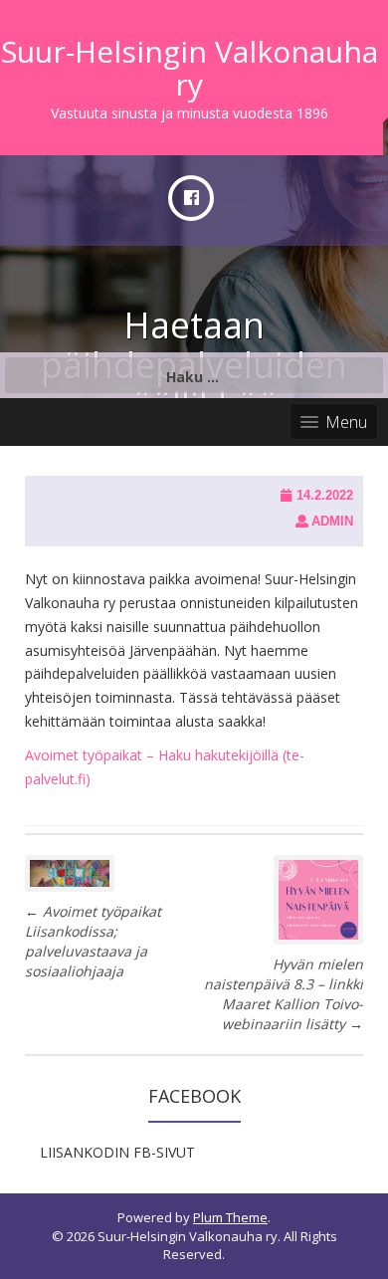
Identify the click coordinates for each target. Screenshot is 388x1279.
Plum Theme (230, 1217)
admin (332, 521)
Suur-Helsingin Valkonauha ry (189, 68)
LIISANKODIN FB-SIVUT (117, 1152)
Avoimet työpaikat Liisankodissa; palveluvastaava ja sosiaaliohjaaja (93, 941)
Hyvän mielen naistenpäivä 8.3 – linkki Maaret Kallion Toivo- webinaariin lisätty (283, 994)
